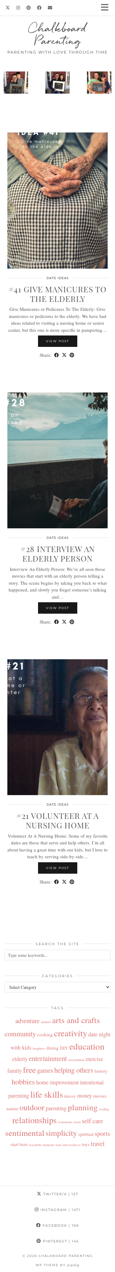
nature (12, 1108)
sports (102, 1133)
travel (98, 1143)
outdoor (32, 1107)
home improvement (57, 1082)
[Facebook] (39, 7)
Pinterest (60, 1241)
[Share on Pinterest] (72, 355)
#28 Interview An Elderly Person (58, 553)
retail (77, 1122)
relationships (34, 1120)
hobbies (23, 1081)
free (29, 1069)
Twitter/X (60, 1194)
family (14, 1070)
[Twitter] (8, 7)
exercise (94, 1059)
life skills (46, 1094)
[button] (106, 8)
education (87, 1046)
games (45, 1070)
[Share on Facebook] (56, 355)
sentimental (24, 1132)
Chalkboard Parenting (57, 34)
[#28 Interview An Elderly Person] (57, 460)
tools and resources (68, 1145)
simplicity (61, 1133)
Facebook (60, 1225)
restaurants (65, 1122)
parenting (56, 1108)
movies (100, 1096)
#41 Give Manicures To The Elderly (57, 294)
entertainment (48, 1058)
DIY (64, 1048)
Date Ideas (58, 278)
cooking (45, 1034)
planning (83, 1107)
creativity (70, 1033)
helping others (73, 1070)
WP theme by (57, 1265)
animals (46, 1022)
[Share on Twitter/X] (64, 355)
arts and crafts (76, 1020)
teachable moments (41, 1145)
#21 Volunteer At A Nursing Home (57, 820)
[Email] (50, 7)
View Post (57, 341)
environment (76, 1060)
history (101, 1071)
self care (92, 1120)
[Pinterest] (28, 7)
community (20, 1033)
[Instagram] (18, 7)
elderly (20, 1059)
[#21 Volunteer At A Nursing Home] (57, 727)
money (84, 1095)
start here (19, 1144)
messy (70, 1096)
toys (86, 1144)
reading (104, 1109)
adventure (27, 1020)
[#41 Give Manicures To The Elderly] (57, 200)
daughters (39, 1048)
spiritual (86, 1134)
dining (52, 1048)
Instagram (59, 1210)
